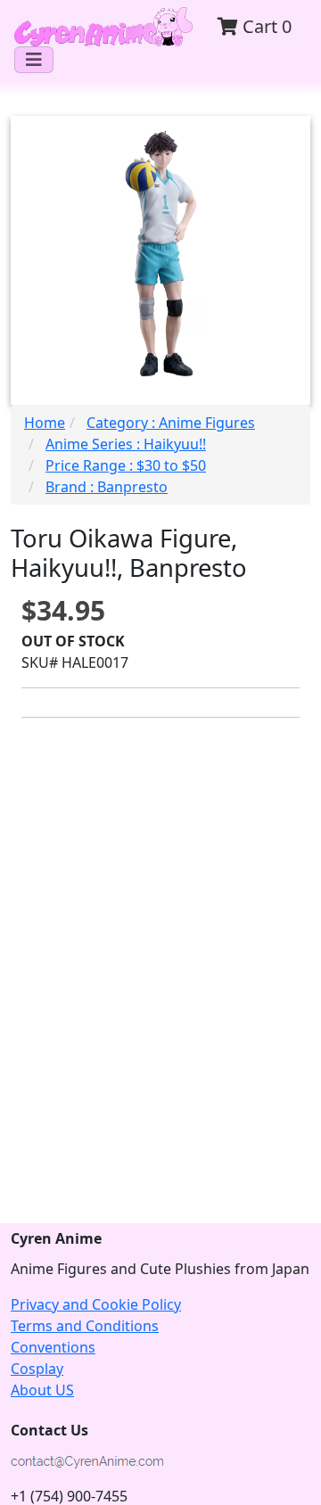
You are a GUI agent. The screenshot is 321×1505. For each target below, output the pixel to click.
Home (44, 422)
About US (42, 1390)
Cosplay (37, 1368)
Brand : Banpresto (106, 487)
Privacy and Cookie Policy (96, 1304)
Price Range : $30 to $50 (125, 465)
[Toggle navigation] (34, 59)
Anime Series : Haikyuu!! (125, 444)
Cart (265, 26)
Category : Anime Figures (170, 422)
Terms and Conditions (85, 1326)
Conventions (53, 1347)
